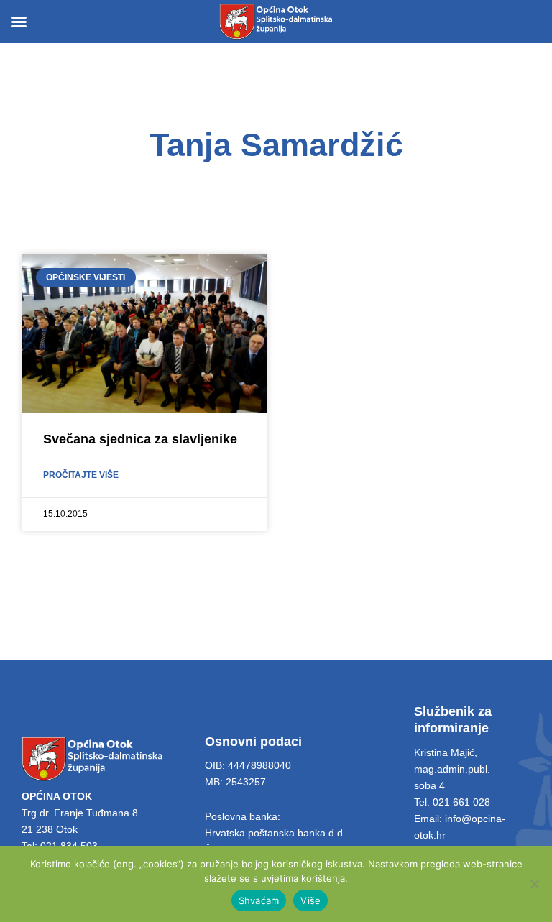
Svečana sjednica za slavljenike (140, 439)
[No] (534, 884)
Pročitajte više (81, 475)
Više (310, 900)
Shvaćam (259, 900)
